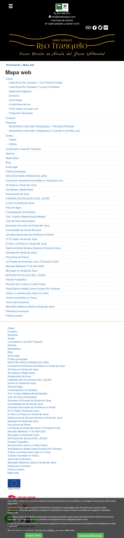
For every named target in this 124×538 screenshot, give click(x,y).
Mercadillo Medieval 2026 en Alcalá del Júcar (30, 306)
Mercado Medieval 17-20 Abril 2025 (25, 266)
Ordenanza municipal (17, 311)
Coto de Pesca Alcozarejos (20, 221)
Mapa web (28, 65)
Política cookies (14, 315)
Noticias (10, 153)
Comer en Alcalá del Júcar (20, 203)
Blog (8, 162)
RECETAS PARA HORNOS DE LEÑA (26, 176)
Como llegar (15, 100)
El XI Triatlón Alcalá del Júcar (21, 239)
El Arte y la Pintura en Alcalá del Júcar (26, 243)
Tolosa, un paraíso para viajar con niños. (27, 293)
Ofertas (13, 144)
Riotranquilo (13, 65)
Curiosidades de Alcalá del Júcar (23, 230)
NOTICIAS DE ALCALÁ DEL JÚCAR (26, 275)
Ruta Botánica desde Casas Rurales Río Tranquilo (33, 288)
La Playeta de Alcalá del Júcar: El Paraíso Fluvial (32, 261)
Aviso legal (12, 167)
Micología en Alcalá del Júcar (21, 270)
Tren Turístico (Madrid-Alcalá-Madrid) (26, 216)
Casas (9, 78)
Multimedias (12, 158)
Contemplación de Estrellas (20, 212)
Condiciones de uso (20, 104)
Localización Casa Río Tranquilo (23, 149)
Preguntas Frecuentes (21, 113)
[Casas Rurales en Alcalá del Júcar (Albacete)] (62, 42)
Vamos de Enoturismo (17, 302)
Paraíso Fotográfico (16, 279)
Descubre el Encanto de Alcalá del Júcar (27, 225)
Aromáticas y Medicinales (19, 189)
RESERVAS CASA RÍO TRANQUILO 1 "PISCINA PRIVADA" (42, 126)
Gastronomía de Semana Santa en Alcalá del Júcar (33, 248)
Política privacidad (16, 171)
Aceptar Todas (34, 535)
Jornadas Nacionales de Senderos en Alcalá (30, 234)
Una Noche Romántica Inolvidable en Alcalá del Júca (34, 180)
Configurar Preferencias (90, 535)
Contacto (10, 118)
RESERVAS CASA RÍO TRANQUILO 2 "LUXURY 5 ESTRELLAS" (44, 131)
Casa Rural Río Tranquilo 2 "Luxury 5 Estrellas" (34, 87)
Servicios (14, 95)
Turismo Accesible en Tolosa (21, 297)
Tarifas (9, 135)
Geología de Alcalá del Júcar (21, 252)
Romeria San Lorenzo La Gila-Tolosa (26, 284)
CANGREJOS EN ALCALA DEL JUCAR (27, 198)
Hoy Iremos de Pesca (17, 257)
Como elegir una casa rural (23, 108)
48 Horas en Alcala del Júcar (21, 185)
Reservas (11, 122)
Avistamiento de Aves (17, 194)
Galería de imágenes (20, 91)
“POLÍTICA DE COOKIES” (44, 530)
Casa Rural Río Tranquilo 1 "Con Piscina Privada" (36, 82)
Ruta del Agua (13, 207)
